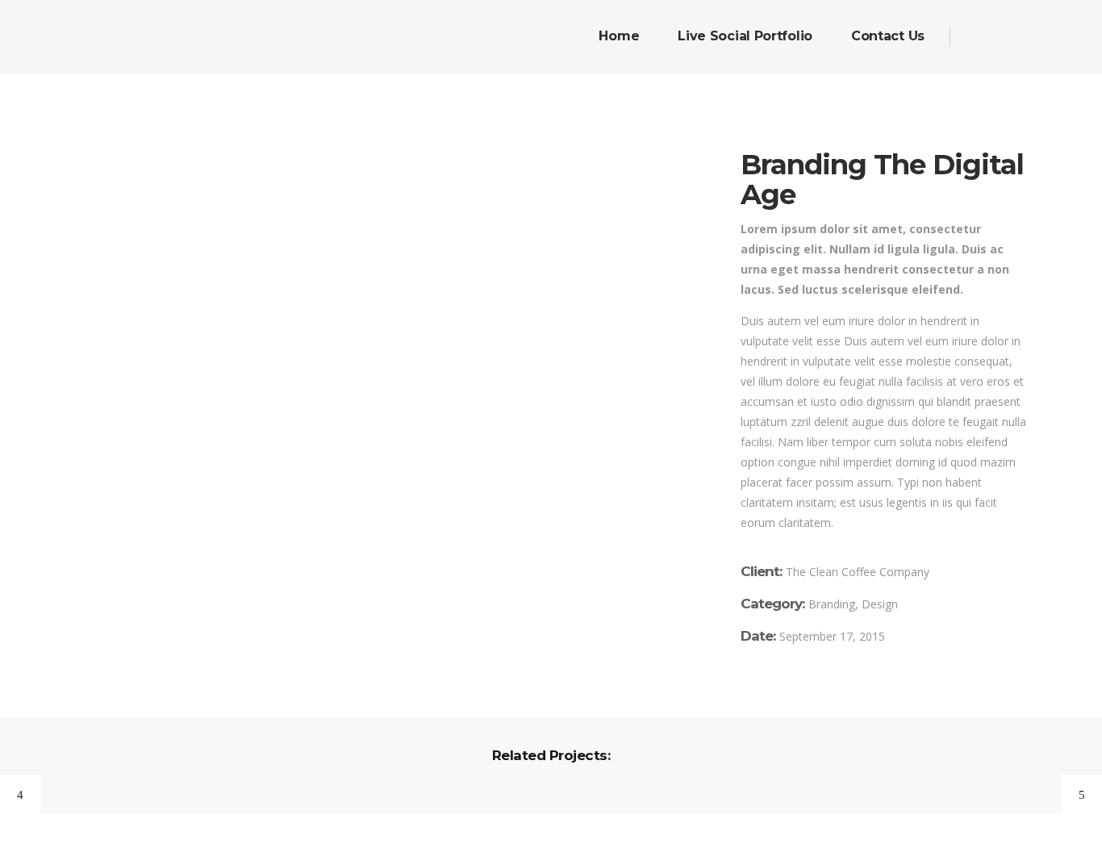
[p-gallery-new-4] (377, 219)
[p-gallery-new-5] (377, 282)
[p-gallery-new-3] (377, 156)
